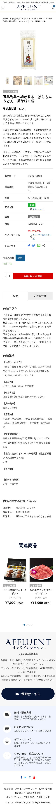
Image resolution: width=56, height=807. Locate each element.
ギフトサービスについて (42, 236)
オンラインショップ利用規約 (20, 796)
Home (5, 18)
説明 (15, 296)
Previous (6, 50)
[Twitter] (25, 777)
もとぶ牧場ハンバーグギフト (14, 591)
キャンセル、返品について (29, 753)
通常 (20, 257)
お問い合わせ (45, 788)
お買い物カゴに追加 (33, 276)
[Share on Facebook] (29, 245)
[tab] (15, 296)
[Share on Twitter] (33, 245)
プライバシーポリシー (26, 788)
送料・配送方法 (22, 712)
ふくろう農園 (10, 91)
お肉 (18, 597)
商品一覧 (16, 18)
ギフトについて (22, 739)
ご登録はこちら (29, 693)
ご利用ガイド (43, 796)
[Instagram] (30, 777)
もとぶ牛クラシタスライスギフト (41, 591)
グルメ (27, 18)
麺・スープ (39, 18)
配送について (38, 209)
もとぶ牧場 (9, 585)
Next (50, 50)
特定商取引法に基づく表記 (28, 792)
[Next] (50, 81)
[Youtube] (34, 777)
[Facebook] (21, 777)
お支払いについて (24, 727)
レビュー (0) (40, 295)
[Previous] (5, 81)
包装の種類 (8, 257)
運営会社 (8, 788)
